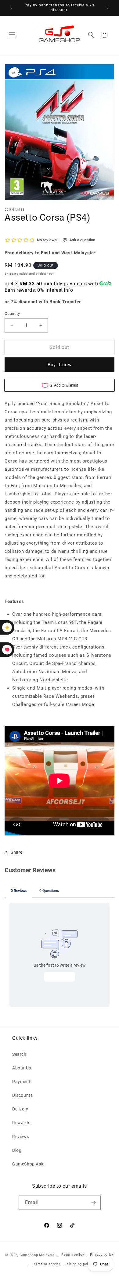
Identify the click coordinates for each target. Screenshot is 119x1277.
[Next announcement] (107, 8)
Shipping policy (80, 1264)
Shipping (12, 273)
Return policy (72, 1255)
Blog (16, 1150)
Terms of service (46, 1264)
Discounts (22, 1095)
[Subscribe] (93, 1203)
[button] (12, 34)
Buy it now (60, 364)
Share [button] (17, 852)
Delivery (20, 1109)
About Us (21, 1067)
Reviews (20, 1136)
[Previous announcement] (11, 8)
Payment (21, 1081)
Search (19, 1054)
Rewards (21, 1122)
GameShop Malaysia (37, 1255)
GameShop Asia (28, 1164)
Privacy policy (102, 1255)
